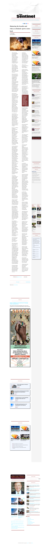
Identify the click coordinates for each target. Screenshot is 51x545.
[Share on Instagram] (27, 23)
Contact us (29, 517)
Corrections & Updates (30, 523)
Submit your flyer (36, 166)
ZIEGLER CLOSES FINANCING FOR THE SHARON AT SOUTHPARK (36, 177)
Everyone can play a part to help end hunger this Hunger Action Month (36, 172)
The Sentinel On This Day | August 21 (36, 246)
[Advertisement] (25, 7)
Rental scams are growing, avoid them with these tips (34, 499)
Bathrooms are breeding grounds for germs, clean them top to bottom (34, 488)
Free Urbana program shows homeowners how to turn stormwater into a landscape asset (36, 82)
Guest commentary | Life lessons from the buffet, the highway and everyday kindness (17, 495)
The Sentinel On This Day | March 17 (36, 249)
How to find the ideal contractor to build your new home (34, 492)
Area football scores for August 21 (18, 443)
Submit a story (29, 518)
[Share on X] (24, 23)
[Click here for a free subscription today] (18, 478)
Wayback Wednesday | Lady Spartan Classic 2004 (34, 229)
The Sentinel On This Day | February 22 (36, 257)
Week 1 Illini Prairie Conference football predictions (37, 103)
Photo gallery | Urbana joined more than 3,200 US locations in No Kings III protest (21, 506)
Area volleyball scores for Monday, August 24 (15, 432)
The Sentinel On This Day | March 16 (36, 251)
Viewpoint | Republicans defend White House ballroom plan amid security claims (14, 506)
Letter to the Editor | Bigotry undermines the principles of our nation (14, 517)
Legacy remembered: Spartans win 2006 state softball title (34, 220)
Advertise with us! (30, 521)
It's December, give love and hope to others (33, 511)
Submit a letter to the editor (31, 519)
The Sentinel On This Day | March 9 (36, 253)
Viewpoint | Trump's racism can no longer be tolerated (17, 522)
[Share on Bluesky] (26, 23)
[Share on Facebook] (23, 23)
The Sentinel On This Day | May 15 (36, 247)
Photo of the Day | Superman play (18, 446)
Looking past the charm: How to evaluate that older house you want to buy (34, 503)
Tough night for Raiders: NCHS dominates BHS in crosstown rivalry (37, 112)
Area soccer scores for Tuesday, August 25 (24, 431)
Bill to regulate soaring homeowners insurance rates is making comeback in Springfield (21, 517)
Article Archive (29, 524)
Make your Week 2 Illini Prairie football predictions (38, 121)
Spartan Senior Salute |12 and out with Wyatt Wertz (39, 226)
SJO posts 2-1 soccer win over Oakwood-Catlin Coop (15, 440)
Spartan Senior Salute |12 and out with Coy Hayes (39, 219)
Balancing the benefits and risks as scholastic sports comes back (20, 28)
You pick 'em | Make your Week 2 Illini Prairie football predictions (24, 440)
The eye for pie (31, 507)
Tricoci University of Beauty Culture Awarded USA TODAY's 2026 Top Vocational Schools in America (35, 175)
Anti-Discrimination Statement (31, 522)
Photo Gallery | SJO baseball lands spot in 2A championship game (34, 212)
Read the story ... (38, 87)
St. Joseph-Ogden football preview (37, 129)
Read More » (18, 387)
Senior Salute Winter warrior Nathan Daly (38, 212)
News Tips (29, 520)
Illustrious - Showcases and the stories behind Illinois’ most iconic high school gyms (34, 496)
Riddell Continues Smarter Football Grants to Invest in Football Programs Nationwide (36, 179)
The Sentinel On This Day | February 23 (36, 255)
